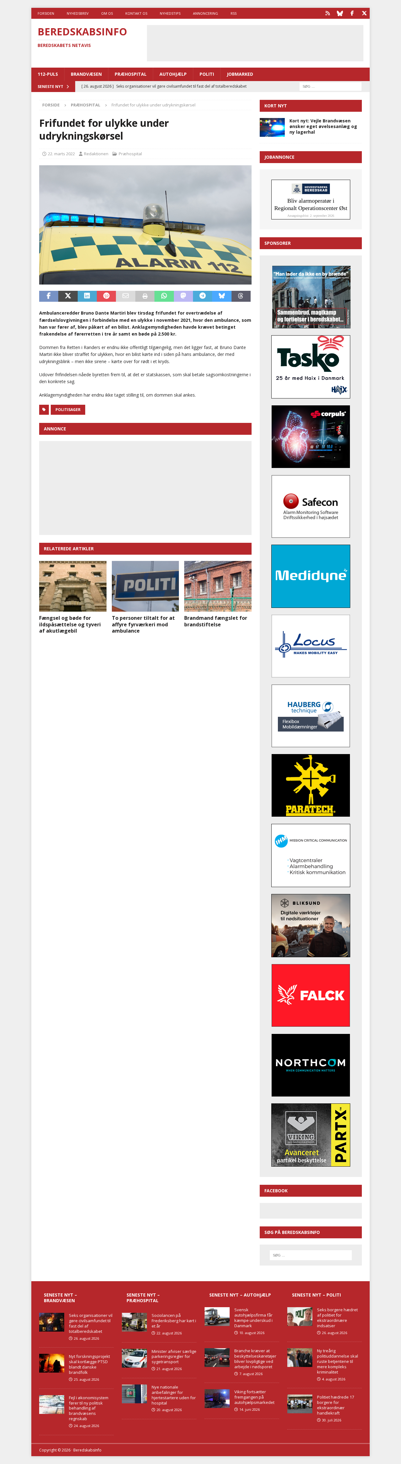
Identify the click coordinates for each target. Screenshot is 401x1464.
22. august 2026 (169, 1333)
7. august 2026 (251, 1373)
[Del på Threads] (241, 296)
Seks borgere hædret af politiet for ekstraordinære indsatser (337, 1317)
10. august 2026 (251, 1332)
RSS (234, 13)
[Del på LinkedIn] (87, 296)
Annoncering (205, 13)
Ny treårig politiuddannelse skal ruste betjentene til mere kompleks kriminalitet (337, 1361)
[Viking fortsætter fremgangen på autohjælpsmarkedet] (217, 1398)
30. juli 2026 (331, 1420)
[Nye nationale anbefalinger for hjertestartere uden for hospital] (134, 1393)
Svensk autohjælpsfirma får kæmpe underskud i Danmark (253, 1317)
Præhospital (131, 74)
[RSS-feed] (327, 13)
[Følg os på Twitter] (364, 13)
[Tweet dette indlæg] (67, 296)
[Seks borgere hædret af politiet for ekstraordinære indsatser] (299, 1316)
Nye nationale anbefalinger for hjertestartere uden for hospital (174, 1395)
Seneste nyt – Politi (316, 1295)
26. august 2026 (86, 1338)
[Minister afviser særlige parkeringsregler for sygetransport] (134, 1358)
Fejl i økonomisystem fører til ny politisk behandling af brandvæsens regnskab (88, 1408)
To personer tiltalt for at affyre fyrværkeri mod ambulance (143, 624)
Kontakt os (136, 13)
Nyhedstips (170, 13)
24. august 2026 (86, 1425)
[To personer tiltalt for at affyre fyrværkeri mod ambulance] (145, 586)
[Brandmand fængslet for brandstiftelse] (218, 586)
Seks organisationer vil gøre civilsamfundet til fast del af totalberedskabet (90, 1323)
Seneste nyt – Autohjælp (240, 1295)
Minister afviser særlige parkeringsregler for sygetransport (174, 1356)
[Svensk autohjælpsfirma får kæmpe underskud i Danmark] (217, 1316)
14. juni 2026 (249, 1409)
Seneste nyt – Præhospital (143, 1297)
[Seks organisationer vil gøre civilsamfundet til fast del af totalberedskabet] (51, 1322)
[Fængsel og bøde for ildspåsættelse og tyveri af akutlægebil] (73, 586)
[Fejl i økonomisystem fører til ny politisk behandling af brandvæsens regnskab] (51, 1404)
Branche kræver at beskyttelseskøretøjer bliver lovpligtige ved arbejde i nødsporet (255, 1358)
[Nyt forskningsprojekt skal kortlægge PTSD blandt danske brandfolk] (51, 1363)
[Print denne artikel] (144, 296)
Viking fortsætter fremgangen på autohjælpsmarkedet (254, 1397)
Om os (107, 13)
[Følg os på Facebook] (351, 13)
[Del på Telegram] (202, 296)
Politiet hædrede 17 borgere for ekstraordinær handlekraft (335, 1405)
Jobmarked (240, 74)
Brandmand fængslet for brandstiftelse (215, 621)
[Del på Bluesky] (221, 296)
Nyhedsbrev (78, 13)
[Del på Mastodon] (183, 296)
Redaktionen (96, 154)
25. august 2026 (86, 1379)
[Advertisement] (255, 42)
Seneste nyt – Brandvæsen (60, 1297)
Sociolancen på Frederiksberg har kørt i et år (174, 1320)
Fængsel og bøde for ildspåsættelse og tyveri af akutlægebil (70, 624)
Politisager (68, 409)
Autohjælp (173, 74)
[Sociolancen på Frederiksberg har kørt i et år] (134, 1322)
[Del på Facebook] (48, 296)
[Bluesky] (339, 13)
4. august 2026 (333, 1379)
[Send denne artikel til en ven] (125, 296)
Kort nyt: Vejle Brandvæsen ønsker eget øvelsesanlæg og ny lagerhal (323, 126)
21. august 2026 (169, 1368)
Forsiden (46, 13)
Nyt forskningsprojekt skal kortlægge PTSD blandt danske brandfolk (89, 1364)
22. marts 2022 (61, 154)
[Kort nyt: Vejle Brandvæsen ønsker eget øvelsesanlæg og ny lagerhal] (272, 127)
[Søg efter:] (330, 86)
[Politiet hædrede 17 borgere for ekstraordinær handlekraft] (299, 1404)
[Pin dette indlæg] (106, 296)
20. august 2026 (169, 1409)
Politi (207, 74)
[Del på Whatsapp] (164, 296)
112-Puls (48, 74)
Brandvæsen (86, 74)
